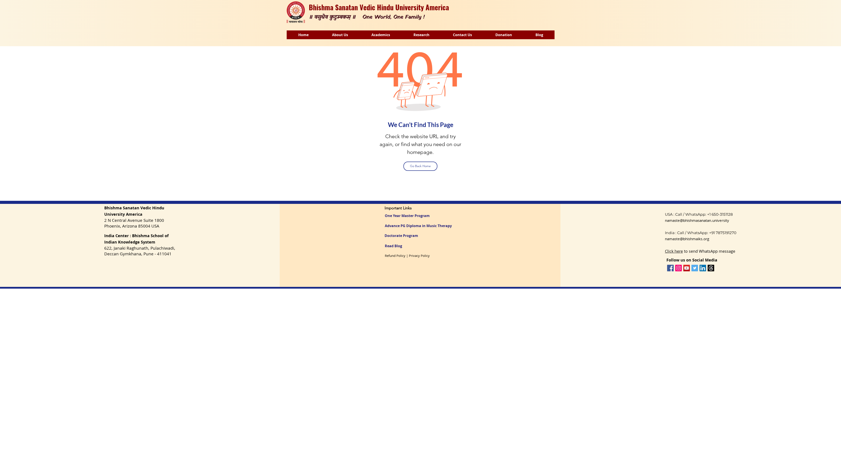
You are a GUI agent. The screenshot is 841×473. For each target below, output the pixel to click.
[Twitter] (694, 268)
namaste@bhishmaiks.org (687, 238)
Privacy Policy (419, 255)
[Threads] (711, 268)
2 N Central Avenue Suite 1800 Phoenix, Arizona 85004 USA (134, 223)
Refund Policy (395, 255)
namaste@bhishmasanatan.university (697, 220)
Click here (674, 251)
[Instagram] (678, 268)
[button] (340, 34)
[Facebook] (670, 268)
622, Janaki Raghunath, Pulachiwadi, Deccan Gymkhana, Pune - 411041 (139, 251)
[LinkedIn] (703, 268)
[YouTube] (686, 268)
